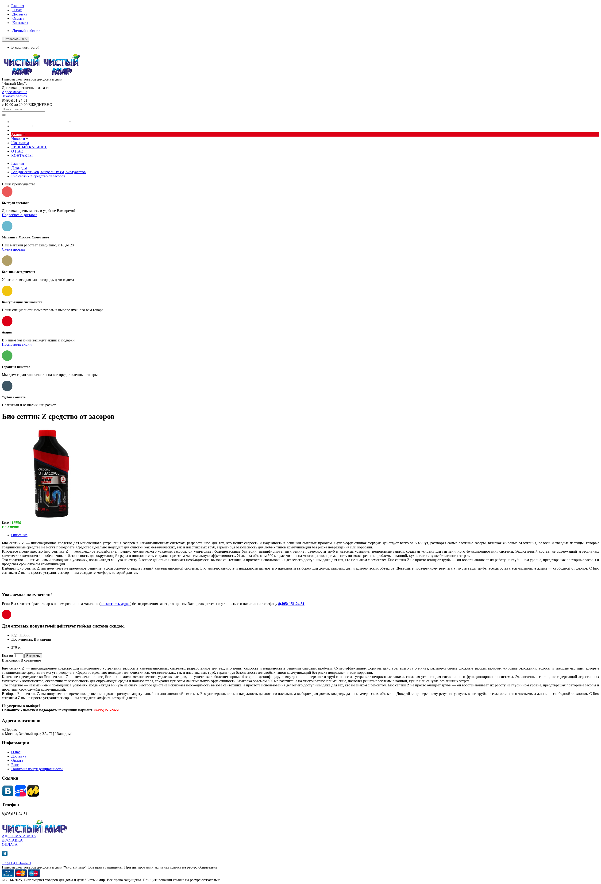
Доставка (18, 756)
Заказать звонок (14, 96)
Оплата (17, 760)
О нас (15, 752)
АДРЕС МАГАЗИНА (19, 836)
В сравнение (31, 660)
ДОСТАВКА (12, 840)
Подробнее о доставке (19, 215)
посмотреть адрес (115, 604)
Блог (15, 765)
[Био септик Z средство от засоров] (49, 518)
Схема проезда (13, 249)
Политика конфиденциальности (37, 769)
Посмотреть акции (17, 344)
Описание (19, 535)
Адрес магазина (14, 92)
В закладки (11, 660)
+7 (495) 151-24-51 (16, 863)
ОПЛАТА (10, 844)
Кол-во (7, 656)
